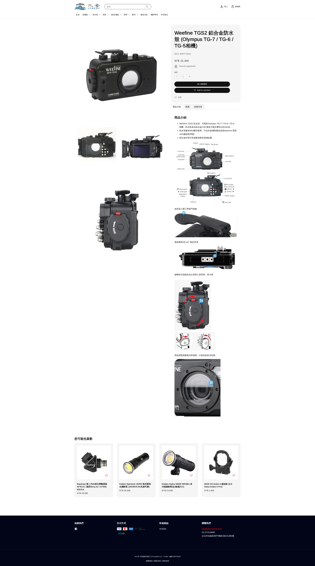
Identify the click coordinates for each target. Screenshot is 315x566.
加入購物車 (202, 84)
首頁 (77, 15)
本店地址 (164, 15)
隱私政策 (157, 561)
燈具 (104, 15)
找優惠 (85, 15)
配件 (134, 15)
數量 (176, 72)
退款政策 (165, 561)
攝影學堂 (154, 15)
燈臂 (125, 15)
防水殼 (95, 15)
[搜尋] (147, 6)
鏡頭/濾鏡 (115, 15)
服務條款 (149, 561)
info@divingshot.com (211, 529)
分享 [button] (179, 97)
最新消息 (144, 15)
